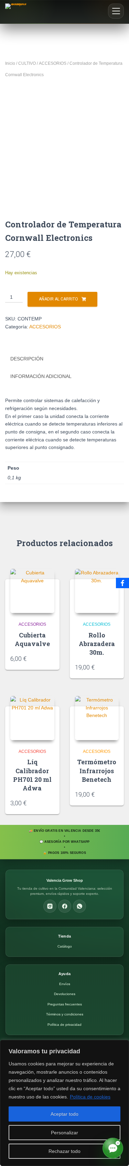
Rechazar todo (64, 1151)
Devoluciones (64, 994)
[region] (64, 1103)
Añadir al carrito (58, 299)
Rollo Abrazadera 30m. (97, 643)
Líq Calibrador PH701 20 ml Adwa (32, 775)
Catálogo (64, 946)
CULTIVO (27, 63)
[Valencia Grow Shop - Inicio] (17, 11)
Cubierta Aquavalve (32, 639)
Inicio (10, 63)
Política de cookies (90, 1096)
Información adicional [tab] (41, 376)
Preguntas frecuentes (64, 1004)
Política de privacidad (64, 1024)
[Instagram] (49, 906)
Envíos (64, 984)
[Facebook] (64, 906)
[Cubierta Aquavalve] (32, 591)
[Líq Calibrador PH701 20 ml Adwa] (32, 718)
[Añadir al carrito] (52, 658)
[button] (116, 11)
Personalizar (64, 1132)
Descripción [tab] (26, 358)
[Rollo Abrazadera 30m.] (97, 591)
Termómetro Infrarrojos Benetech (96, 770)
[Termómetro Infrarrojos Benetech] (97, 718)
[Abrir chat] (113, 1148)
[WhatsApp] (79, 906)
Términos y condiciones (64, 1014)
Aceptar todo (64, 1114)
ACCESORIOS (52, 63)
